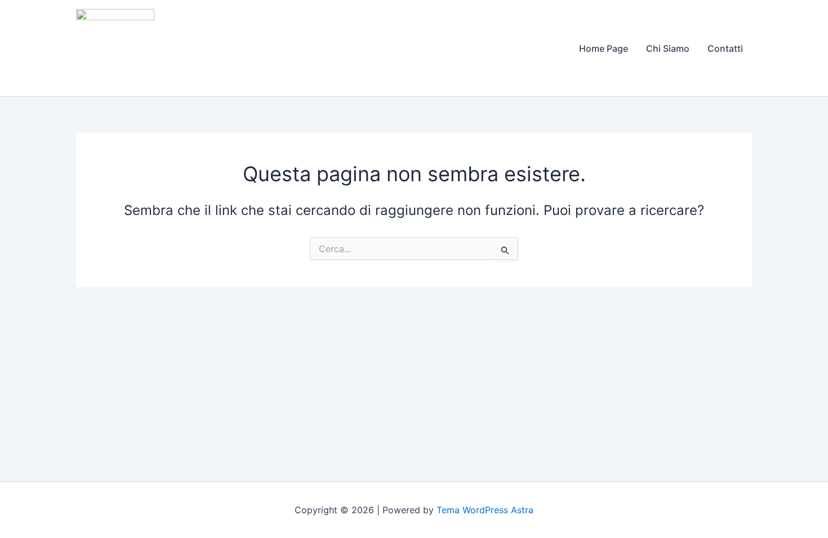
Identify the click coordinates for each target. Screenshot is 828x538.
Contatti (725, 48)
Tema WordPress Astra (485, 509)
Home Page (603, 48)
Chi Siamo (667, 48)
